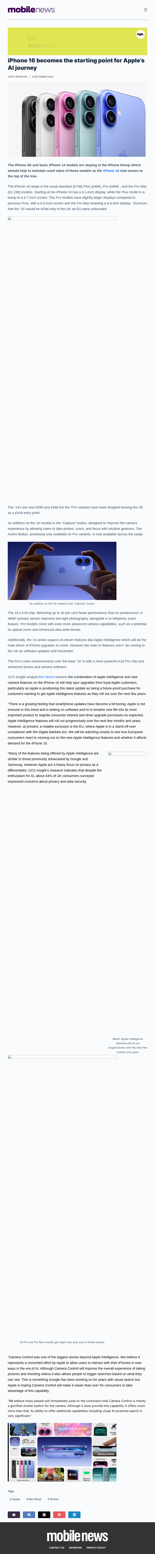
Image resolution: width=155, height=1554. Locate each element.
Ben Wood (46, 677)
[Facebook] (29, 1514)
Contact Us (56, 1547)
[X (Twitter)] (44, 1514)
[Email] (14, 1514)
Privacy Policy (96, 1547)
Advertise (75, 1547)
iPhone (53, 1499)
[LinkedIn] (74, 1514)
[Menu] (145, 10)
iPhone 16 (110, 171)
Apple (15, 1499)
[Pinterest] (59, 1514)
